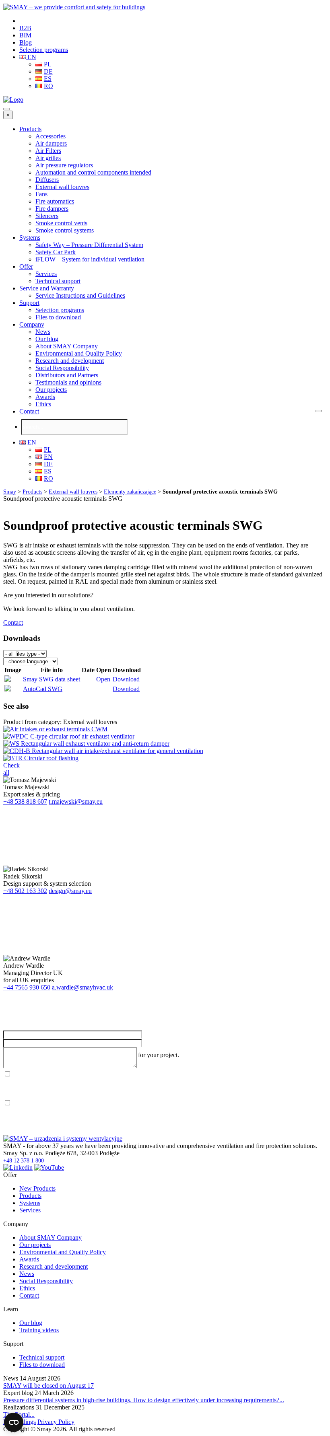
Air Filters (48, 150)
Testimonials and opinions (68, 382)
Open (103, 679)
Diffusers (47, 179)
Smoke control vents (61, 223)
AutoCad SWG (42, 688)
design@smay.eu (70, 890)
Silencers (46, 215)
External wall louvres (62, 186)
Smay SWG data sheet (51, 679)
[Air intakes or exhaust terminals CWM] (55, 729)
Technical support (57, 281)
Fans (41, 194)
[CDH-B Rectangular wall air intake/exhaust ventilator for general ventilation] (103, 750)
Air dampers (51, 143)
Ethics (43, 404)
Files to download (58, 317)
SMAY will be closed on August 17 (48, 1385)
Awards (45, 396)
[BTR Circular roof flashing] (40, 758)
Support (29, 302)
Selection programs (43, 49)
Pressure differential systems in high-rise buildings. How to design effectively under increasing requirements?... (143, 1400)
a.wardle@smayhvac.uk (82, 987)
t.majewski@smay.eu (76, 801)
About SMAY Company (66, 346)
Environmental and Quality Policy (78, 353)
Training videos (39, 1330)
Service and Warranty (46, 288)
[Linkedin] (18, 1167)
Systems (29, 237)
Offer (26, 266)
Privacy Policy (55, 1421)
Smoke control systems (64, 230)
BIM (25, 35)
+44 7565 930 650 (26, 987)
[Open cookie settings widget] (13, 1422)
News (42, 331)
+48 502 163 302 (25, 890)
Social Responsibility (62, 367)
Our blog (46, 338)
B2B (25, 28)
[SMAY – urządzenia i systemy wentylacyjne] (62, 1138)
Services (46, 273)
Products (30, 128)
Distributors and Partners (66, 375)
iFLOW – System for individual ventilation (89, 259)
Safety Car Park (55, 252)
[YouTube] (49, 1167)
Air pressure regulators (64, 165)
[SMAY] (13, 99)
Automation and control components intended (93, 172)
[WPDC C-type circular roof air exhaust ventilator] (68, 736)
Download (126, 679)
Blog (25, 42)
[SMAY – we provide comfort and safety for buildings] (74, 7)
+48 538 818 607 (25, 801)
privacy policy (83, 1074)
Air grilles (48, 157)
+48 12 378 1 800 (23, 1161)
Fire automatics (54, 201)
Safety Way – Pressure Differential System (89, 244)
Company (31, 324)
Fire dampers (51, 208)
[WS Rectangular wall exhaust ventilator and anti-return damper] (86, 743)
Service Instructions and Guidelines (80, 295)
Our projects (51, 389)
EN (31, 56)
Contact (29, 411)
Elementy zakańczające (130, 492)
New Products (37, 1188)
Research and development (69, 360)
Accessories (50, 136)
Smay (9, 492)
